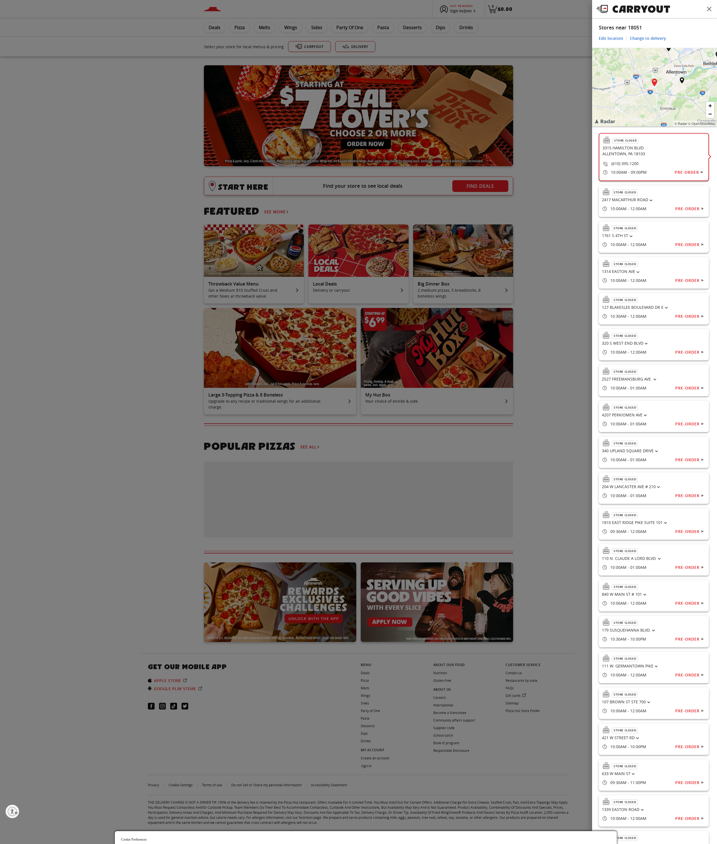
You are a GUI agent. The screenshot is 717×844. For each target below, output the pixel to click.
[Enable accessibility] (12, 811)
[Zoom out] (710, 114)
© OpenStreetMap (702, 123)
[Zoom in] (710, 106)
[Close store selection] (709, 9)
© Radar (680, 123)
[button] (654, 83)
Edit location (611, 38)
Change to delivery (648, 38)
